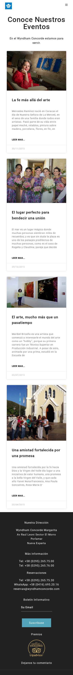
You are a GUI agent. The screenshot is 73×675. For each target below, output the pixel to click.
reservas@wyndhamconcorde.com (37, 589)
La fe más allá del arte (31, 100)
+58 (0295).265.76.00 (39, 565)
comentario (44, 663)
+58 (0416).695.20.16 (44, 584)
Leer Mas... (18, 140)
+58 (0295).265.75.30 (39, 580)
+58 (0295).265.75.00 (39, 561)
